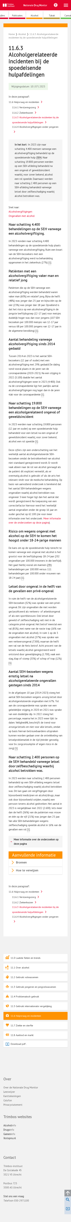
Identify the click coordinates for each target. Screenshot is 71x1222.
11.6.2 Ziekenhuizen (22, 112)
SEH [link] (39, 157)
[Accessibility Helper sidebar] (56, 5)
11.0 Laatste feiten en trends (25, 957)
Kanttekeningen (12, 1096)
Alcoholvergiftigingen (20, 211)
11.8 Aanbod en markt (22, 1035)
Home (12, 34)
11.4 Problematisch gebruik (25, 996)
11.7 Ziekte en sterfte (22, 1025)
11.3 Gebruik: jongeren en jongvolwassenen (33, 986)
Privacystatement (12, 1104)
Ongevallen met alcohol (22, 216)
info (9, 1125)
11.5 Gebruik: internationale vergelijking (31, 1006)
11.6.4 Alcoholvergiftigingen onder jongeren (35, 126)
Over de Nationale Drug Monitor (20, 1087)
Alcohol (35, 29)
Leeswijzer (9, 1091)
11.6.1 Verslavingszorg (24, 107)
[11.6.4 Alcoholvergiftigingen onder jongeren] (37, 26)
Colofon (7, 1100)
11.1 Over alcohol (20, 967)
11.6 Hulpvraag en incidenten (26, 1015)
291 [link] (50, 565)
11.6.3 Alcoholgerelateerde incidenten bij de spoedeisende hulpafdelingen (35, 120)
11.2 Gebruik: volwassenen (24, 977)
